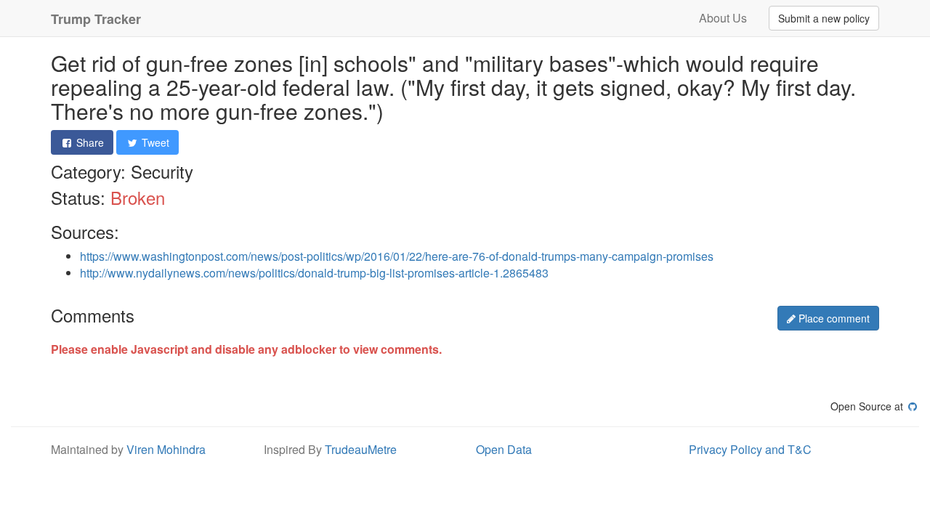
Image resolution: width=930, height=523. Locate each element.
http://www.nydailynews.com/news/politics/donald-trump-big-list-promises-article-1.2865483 (314, 272)
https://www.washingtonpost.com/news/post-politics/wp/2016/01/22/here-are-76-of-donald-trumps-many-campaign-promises (396, 256)
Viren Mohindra (166, 449)
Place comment (833, 318)
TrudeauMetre (361, 449)
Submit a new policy (824, 18)
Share (88, 142)
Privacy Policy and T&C (750, 449)
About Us (723, 17)
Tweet (154, 142)
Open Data (504, 449)
